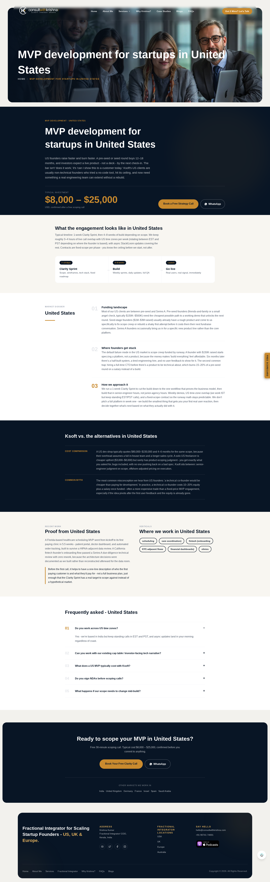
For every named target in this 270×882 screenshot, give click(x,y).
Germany (128, 791)
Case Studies (164, 11)
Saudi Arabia (164, 791)
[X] (110, 846)
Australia (161, 852)
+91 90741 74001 (204, 835)
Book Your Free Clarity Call (121, 763)
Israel (146, 791)
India (101, 791)
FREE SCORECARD (267, 365)
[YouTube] (102, 846)
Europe (161, 847)
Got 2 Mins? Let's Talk (237, 11)
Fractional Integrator (68, 871)
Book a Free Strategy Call (178, 203)
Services (123, 11)
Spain (154, 791)
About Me (108, 11)
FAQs (191, 11)
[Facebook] (117, 846)
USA (159, 836)
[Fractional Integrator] (261, 855)
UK (158, 841)
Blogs (179, 11)
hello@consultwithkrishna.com (211, 830)
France (138, 791)
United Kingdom (114, 791)
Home (94, 11)
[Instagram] (125, 846)
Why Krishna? (143, 11)
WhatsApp (214, 204)
